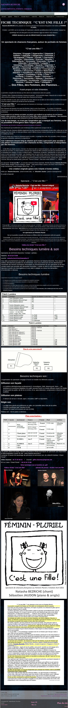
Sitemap (66, 706)
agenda (10, 16)
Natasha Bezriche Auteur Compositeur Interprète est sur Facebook (54, 695)
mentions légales (4, 704)
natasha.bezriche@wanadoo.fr (18, 258)
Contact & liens (60, 16)
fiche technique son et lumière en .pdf (34, 465)
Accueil (4, 16)
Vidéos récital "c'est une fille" (14, 467)
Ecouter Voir (25, 16)
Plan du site (62, 703)
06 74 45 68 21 (18, 460)
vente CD (34, 16)
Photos (41, 16)
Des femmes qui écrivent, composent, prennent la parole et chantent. (21, 125)
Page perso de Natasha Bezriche (60, 694)
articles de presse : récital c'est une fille (50, 467)
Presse (16, 16)
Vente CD (34, 702)
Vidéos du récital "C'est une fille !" (34, 245)
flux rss (34, 705)
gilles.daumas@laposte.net (42, 460)
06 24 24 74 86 (13, 255)
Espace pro (50, 16)
